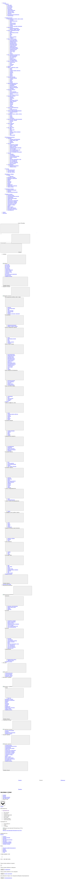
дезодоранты (12, 155)
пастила (11, 103)
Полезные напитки (11, 89)
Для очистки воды (11, 169)
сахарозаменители (13, 109)
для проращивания (13, 111)
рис (10, 35)
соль (11, 52)
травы (8, 525)
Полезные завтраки (11, 76)
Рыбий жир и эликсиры (12, 185)
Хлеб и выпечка (10, 123)
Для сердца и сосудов (11, 203)
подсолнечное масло (14, 48)
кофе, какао (12, 129)
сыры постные (13, 23)
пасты (8, 523)
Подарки (4, 838)
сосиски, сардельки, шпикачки (16, 26)
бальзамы (12, 154)
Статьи (4, 848)
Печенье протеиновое (11, 189)
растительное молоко (14, 92)
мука (11, 63)
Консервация (10, 27)
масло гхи (9, 361)
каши (11, 80)
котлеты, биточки (13, 86)
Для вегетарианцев (11, 10)
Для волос (9, 138)
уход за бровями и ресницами (16, 151)
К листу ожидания (8, 873)
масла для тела (13, 163)
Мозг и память (10, 206)
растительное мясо (13, 20)
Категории (3, 801)
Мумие (8, 183)
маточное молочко (13, 55)
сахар (11, 108)
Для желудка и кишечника (12, 200)
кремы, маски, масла (14, 140)
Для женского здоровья (12, 201)
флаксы (11, 74)
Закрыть (2, 869)
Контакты (5, 213)
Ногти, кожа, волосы (11, 207)
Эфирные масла (13, 166)
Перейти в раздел (8, 276)
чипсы (11, 75)
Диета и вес (9, 199)
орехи (11, 69)
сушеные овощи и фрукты (15, 70)
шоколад (11, 106)
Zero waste (9, 5)
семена (11, 112)
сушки (11, 126)
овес (11, 33)
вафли (11, 99)
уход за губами (13, 148)
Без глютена (9, 6)
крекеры (11, 72)
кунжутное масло (13, 45)
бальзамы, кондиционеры (15, 139)
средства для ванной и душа (15, 159)
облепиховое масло (14, 47)
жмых (11, 68)
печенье (11, 104)
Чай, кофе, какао (10, 127)
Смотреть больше (6, 285)
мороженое (12, 85)
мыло (11, 158)
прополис (12, 57)
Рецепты (4, 850)
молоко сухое (10, 568)
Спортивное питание (9, 188)
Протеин (9, 191)
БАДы (8, 175)
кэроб (11, 130)
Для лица (9, 143)
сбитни (11, 93)
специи (11, 53)
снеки (11, 73)
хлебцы (11, 124)
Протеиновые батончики (12, 192)
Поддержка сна (10, 210)
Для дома (7, 168)
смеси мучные (10, 398)
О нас (4, 852)
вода (11, 90)
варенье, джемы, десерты (15, 29)
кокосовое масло (13, 43)
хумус (11, 114)
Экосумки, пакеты (11, 171)
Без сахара (9, 8)
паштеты (11, 19)
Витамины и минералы (12, 178)
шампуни (12, 142)
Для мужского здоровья (12, 202)
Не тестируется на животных (13, 14)
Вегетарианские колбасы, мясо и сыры (15, 18)
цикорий (11, 132)
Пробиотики (10, 184)
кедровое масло (13, 42)
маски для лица (13, 146)
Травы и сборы (10, 186)
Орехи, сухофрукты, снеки (12, 67)
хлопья (11, 82)
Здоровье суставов (11, 204)
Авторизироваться (8, 877)
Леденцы (9, 182)
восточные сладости (14, 100)
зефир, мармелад (13, 101)
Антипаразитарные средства (13, 196)
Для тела (9, 152)
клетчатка (12, 64)
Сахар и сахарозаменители (12, 107)
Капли (8, 180)
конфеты (11, 102)
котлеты (11, 121)
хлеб (11, 125)
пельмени (12, 88)
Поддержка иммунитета (12, 208)
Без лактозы (9, 7)
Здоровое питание (8, 17)
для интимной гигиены (14, 156)
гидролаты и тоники (14, 144)
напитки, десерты (13, 120)
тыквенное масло (13, 49)
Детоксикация (10, 197)
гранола (11, 79)
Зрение (8, 205)
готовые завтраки (13, 77)
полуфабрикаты (13, 84)
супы (11, 122)
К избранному (7, 869)
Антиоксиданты (10, 195)
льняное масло (13, 46)
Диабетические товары (12, 198)
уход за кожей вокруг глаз (15, 149)
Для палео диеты (10, 12)
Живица (9, 179)
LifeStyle (7, 4)
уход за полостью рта (14, 150)
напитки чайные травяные (15, 131)
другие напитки (13, 91)
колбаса (11, 25)
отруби (11, 65)
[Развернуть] (16, 259)
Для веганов (9, 9)
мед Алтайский (13, 56)
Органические (10, 15)
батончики (12, 98)
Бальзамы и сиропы (11, 177)
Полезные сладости (11, 95)
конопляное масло (13, 44)
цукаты (11, 71)
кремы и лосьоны (13, 157)
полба (11, 34)
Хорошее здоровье (8, 194)
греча (11, 31)
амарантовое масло (13, 40)
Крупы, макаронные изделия (13, 30)
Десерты (9, 66)
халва (11, 105)
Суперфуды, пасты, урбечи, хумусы (14, 113)
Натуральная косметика (10, 137)
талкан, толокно (13, 36)
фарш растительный (14, 87)
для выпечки (12, 62)
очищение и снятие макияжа (15, 147)
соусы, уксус (12, 51)
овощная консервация (14, 28)
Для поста (9, 13)
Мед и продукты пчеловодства (13, 54)
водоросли (12, 118)
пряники (11, 96)
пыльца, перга (13, 58)
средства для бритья (14, 162)
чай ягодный (12, 135)
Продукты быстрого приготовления (14, 119)
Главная (4, 795)
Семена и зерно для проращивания (14, 110)
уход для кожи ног (13, 160)
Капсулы (11, 176)
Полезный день (6, 810)
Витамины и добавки (9, 174)
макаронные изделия (14, 32)
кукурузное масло (13, 39)
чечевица (12, 37)
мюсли (11, 81)
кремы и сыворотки (14, 145)
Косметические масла (14, 165)
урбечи (11, 117)
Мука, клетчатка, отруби (12, 61)
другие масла (12, 50)
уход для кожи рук (13, 161)
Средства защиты (10, 170)
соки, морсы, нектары (14, 94)
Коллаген (9, 181)
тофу (11, 21)
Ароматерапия (10, 164)
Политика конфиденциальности (9, 847)
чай (10, 133)
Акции (4, 212)
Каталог (4, 2)
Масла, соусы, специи (11, 38)
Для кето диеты (10, 11)
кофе (11, 128)
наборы (11, 141)
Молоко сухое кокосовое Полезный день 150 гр (12, 830)
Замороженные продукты (12, 83)
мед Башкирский (13, 60)
